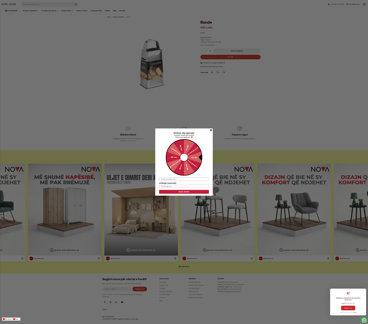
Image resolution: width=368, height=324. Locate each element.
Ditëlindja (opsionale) (167, 183)
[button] (11, 319)
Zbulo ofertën (184, 192)
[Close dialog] (211, 130)
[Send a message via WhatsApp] (364, 320)
